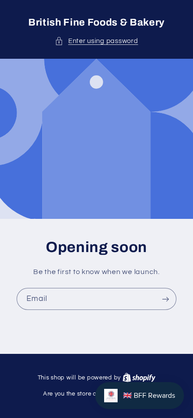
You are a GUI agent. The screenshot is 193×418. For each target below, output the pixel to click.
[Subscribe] (165, 299)
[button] (96, 41)
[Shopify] (139, 377)
